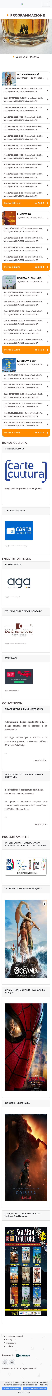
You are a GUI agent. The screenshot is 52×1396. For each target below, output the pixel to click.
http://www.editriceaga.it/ (12, 597)
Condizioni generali (14, 1336)
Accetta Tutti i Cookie (11, 1388)
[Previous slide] (4, 40)
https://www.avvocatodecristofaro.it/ (15, 643)
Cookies (9, 1346)
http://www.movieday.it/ (12, 690)
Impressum (10, 1343)
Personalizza (24, 1392)
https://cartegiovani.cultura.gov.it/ (23, 488)
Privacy (8, 1340)
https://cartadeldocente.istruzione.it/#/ (16, 546)
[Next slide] (47, 40)
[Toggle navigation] (46, 4)
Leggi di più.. (40, 760)
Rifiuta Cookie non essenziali (35, 1388)
